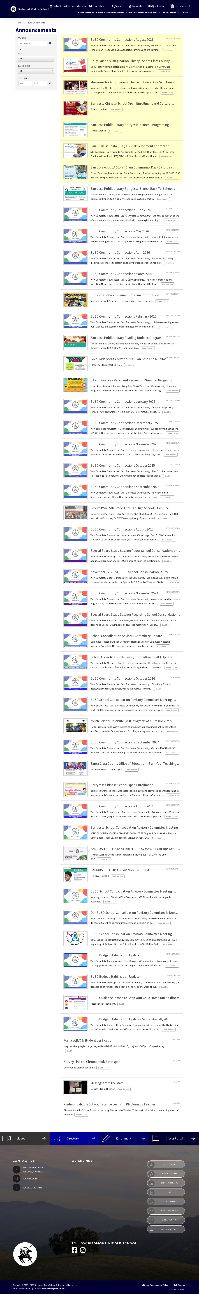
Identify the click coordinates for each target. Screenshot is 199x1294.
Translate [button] (137, 6)
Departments (169, 12)
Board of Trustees (169, 1173)
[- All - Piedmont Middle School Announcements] (36, 60)
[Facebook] (75, 1251)
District (57, 6)
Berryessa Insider (76, 6)
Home (80, 12)
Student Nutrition (169, 1220)
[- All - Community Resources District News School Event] (36, 72)
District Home (169, 1164)
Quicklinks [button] (158, 6)
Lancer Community (114, 12)
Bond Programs (169, 1201)
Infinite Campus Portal (169, 1210)
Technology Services (169, 1229)
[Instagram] (83, 1251)
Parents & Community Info (143, 12)
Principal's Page (93, 12)
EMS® (50, 1288)
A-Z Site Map (179, 1289)
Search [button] (119, 6)
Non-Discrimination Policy (156, 1285)
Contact (184, 12)
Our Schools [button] (100, 6)
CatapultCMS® (40, 1288)
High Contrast (179, 1285)
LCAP (169, 1192)
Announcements (36, 22)
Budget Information (169, 1183)
